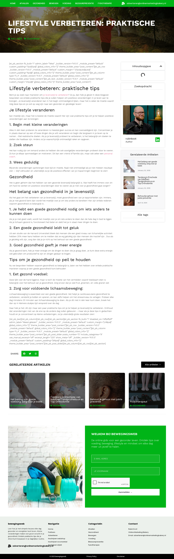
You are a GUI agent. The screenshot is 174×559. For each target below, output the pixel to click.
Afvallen (24, 3)
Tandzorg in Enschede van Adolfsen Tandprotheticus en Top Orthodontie (147, 180)
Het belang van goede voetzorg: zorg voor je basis (147, 163)
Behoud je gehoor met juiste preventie (148, 197)
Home (13, 3)
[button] (24, 354)
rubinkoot (131, 138)
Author (129, 142)
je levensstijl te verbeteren (55, 95)
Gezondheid (39, 3)
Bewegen (53, 3)
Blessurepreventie (84, 3)
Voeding (66, 3)
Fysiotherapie (105, 3)
